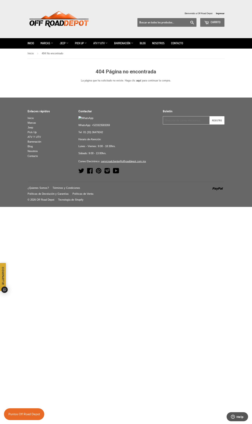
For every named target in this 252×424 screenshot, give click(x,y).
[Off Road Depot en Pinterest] (99, 172)
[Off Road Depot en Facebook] (90, 172)
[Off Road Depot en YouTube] (116, 172)
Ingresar (220, 13)
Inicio (31, 43)
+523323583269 (101, 125)
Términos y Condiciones (66, 187)
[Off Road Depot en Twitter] (81, 172)
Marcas (46, 43)
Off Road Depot (45, 199)
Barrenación (122, 43)
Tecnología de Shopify (70, 199)
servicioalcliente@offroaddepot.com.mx (123, 161)
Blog (143, 43)
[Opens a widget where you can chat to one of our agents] (237, 417)
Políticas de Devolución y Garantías (48, 193)
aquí (138, 80)
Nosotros (158, 43)
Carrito (215, 22)
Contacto (177, 43)
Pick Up (79, 43)
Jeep (63, 43)
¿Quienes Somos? (38, 187)
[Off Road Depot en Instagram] (107, 172)
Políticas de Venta (82, 193)
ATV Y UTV (99, 43)
